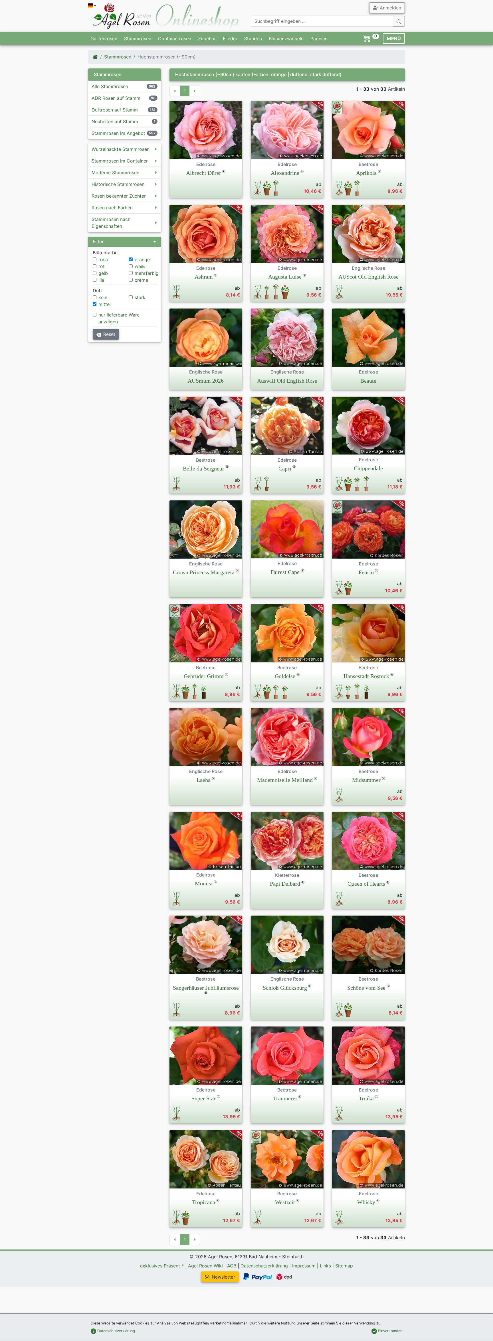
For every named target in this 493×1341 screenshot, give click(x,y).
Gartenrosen (103, 38)
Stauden (253, 38)
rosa (103, 259)
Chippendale (368, 468)
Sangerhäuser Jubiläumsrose (206, 988)
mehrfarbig (147, 273)
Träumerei (285, 1098)
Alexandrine (285, 173)
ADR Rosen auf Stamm (116, 98)
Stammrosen (137, 38)
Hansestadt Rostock (366, 676)
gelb (103, 273)
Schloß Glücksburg (285, 988)
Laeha (204, 780)
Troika (366, 1098)
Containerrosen (174, 38)
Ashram (204, 276)
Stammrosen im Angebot (118, 133)
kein (102, 297)
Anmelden (389, 8)
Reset (109, 334)
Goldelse (285, 676)
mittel (104, 304)
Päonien (319, 38)
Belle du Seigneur (203, 468)
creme (141, 280)
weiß (140, 266)
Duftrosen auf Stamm (115, 110)
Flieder (230, 38)
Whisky (366, 1202)
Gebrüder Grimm (204, 676)
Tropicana (203, 1202)
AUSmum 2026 (206, 381)
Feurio (366, 572)
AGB (231, 1266)
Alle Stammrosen (110, 86)
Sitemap (344, 1266)
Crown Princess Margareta (204, 572)
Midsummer (366, 780)
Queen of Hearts (366, 884)
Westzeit (285, 1202)
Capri (284, 468)
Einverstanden (389, 1331)
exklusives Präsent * (162, 1266)
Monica (204, 883)
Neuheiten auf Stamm (115, 121)
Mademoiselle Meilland (285, 780)
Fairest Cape (285, 572)
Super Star (203, 1098)
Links (325, 1266)
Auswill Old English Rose (287, 381)
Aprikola (366, 173)
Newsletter (223, 1277)
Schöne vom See (366, 988)
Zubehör (207, 38)
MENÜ (394, 38)
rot (101, 266)
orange (142, 259)
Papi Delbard (285, 884)
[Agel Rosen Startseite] (95, 56)
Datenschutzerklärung (264, 1266)
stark (140, 297)
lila (101, 280)
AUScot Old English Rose (368, 276)
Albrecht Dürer (203, 173)
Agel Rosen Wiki (205, 1266)
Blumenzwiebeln (286, 38)
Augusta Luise (285, 276)
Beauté (368, 381)
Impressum (304, 1266)
